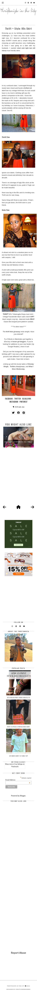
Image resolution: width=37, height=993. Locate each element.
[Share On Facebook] (18, 412)
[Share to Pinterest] (23, 412)
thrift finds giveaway (13, 331)
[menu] (3, 2)
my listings (19, 764)
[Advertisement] (18, 478)
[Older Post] (32, 507)
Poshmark (14, 766)
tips (23, 407)
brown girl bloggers (19, 341)
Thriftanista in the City (16, 986)
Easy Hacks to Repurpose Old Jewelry (19, 442)
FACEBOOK (9, 398)
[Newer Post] (4, 507)
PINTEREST (24, 401)
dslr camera (25, 354)
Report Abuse (18, 952)
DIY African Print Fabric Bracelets (18, 697)
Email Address (17, 780)
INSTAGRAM (13, 401)
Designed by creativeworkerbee (18, 989)
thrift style (18, 407)
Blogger (22, 796)
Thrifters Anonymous (17, 366)
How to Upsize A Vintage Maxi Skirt (18, 727)
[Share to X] (13, 412)
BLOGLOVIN (26, 398)
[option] (18, 437)
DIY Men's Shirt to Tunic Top (18, 756)
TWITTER (17, 398)
